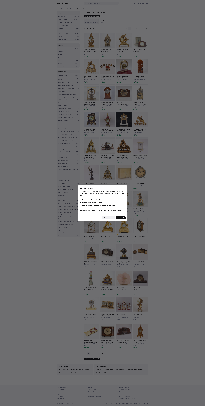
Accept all (121, 218)
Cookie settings (108, 218)
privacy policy (98, 210)
